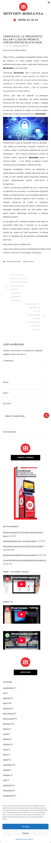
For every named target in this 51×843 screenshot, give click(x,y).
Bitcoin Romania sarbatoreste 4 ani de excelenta (19, 555)
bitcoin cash (7, 708)
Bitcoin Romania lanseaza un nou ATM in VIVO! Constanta (23, 546)
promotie (6, 770)
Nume (6, 382)
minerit (5, 760)
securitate (6, 775)
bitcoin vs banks (8, 718)
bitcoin (16, 46)
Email (6, 393)
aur (4, 693)
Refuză (25, 833)
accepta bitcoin (8, 688)
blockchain (23, 46)
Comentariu (8, 360)
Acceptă (25, 826)
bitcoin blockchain (14, 261)
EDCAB (5, 734)
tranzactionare (8, 790)
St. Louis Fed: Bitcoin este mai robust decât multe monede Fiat (24, 560)
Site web (7, 403)
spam (5, 780)
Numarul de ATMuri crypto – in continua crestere (19, 541)
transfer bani (7, 785)
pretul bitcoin (7, 765)
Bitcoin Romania (8, 713)
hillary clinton (28, 261)
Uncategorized (8, 795)
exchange (6, 744)
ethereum (6, 739)
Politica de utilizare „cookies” (24, 839)
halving (5, 749)
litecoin (5, 754)
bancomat (6, 698)
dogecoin (6, 729)
